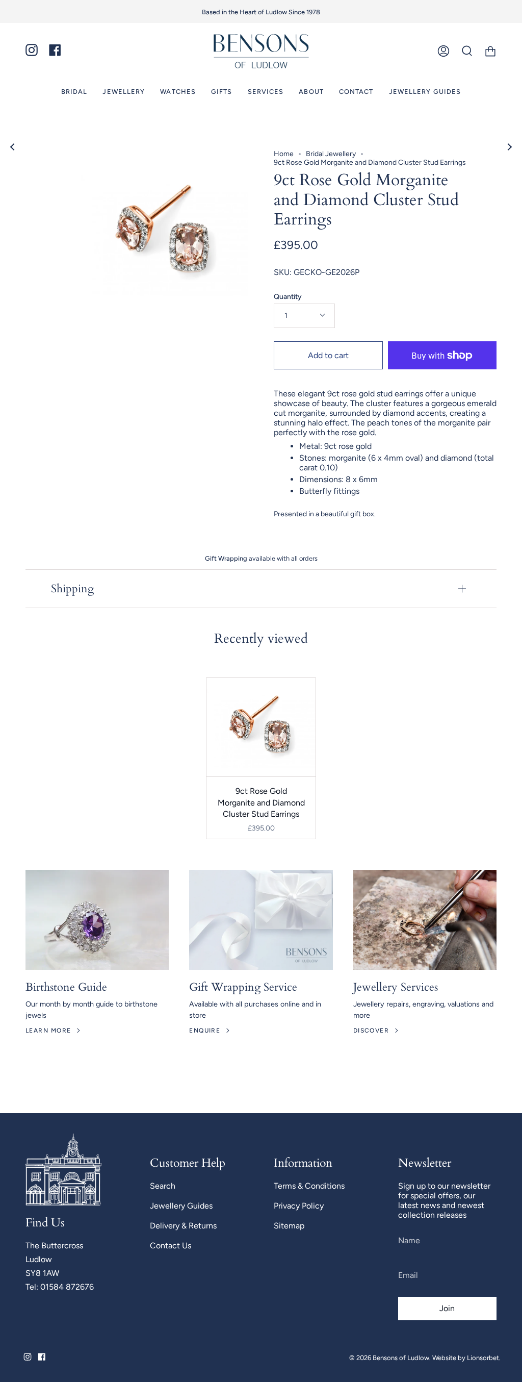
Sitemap (289, 1225)
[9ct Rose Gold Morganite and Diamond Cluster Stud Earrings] (261, 727)
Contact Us (170, 1245)
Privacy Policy (299, 1206)
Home (284, 153)
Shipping (72, 588)
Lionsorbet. (484, 1358)
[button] (74, 91)
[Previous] (12, 147)
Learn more (48, 1030)
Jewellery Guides (181, 1206)
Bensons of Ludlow (401, 1358)
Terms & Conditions (309, 1186)
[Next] (509, 147)
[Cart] (490, 51)
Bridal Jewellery (331, 153)
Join (447, 1308)
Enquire (204, 1030)
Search (162, 1186)
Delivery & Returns (183, 1225)
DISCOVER (371, 1030)
